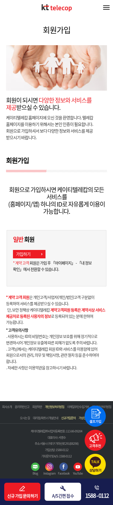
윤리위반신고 (22, 406)
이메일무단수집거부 (78, 406)
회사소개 (7, 406)
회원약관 (37, 406)
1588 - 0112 (97, 495)
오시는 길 (25, 418)
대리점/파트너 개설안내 (45, 418)
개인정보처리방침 (54, 406)
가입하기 (23, 254)
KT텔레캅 (57, 9)
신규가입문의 (68, 418)
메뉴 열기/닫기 (106, 7)
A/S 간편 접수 (63, 496)
